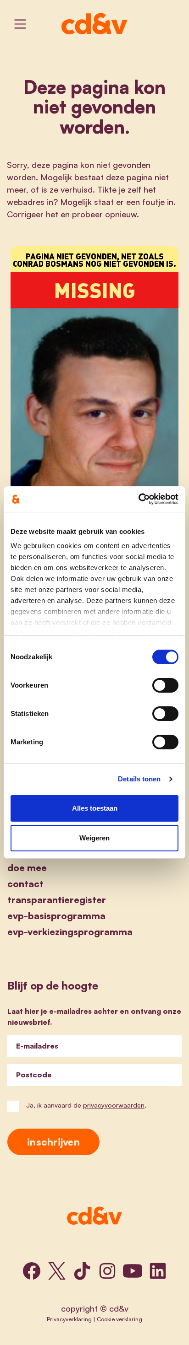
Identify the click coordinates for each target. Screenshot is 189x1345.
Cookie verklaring (119, 1319)
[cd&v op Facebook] (31, 1270)
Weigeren (94, 838)
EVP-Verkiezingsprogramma (70, 931)
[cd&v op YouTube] (132, 1270)
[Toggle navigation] (20, 24)
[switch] (165, 685)
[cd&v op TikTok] (82, 1270)
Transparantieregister (56, 899)
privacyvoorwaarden (114, 1105)
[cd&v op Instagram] (107, 1270)
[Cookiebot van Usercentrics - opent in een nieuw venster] (138, 499)
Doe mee (27, 867)
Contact (25, 883)
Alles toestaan (94, 808)
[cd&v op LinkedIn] (157, 1270)
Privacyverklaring (69, 1319)
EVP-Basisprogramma (56, 915)
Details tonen (139, 779)
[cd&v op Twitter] (57, 1270)
